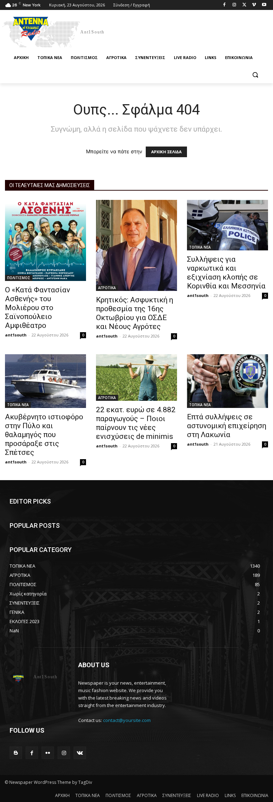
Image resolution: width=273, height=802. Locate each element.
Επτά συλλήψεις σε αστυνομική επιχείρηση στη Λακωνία (226, 426)
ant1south (16, 335)
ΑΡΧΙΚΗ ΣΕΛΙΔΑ (166, 151)
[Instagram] (234, 5)
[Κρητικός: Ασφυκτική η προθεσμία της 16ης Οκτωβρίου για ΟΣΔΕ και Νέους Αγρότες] (136, 245)
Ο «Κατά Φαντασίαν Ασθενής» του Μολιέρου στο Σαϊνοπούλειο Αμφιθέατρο (37, 308)
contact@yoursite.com (127, 720)
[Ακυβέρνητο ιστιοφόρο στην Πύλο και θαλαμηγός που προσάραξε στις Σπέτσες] (45, 381)
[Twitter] (244, 5)
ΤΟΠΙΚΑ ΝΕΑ (200, 247)
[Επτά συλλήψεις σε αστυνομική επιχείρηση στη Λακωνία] (227, 381)
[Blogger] (16, 753)
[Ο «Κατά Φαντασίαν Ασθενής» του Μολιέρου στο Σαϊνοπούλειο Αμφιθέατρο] (45, 240)
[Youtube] (264, 5)
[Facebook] (224, 5)
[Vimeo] (254, 5)
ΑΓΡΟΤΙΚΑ (107, 287)
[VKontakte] (80, 753)
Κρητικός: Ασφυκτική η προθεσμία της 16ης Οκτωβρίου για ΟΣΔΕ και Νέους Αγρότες (134, 313)
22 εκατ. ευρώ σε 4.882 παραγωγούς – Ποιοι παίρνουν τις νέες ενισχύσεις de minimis (136, 423)
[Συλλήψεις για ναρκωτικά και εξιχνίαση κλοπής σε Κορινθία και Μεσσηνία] (227, 225)
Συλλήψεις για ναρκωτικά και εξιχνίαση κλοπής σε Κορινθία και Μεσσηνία (226, 272)
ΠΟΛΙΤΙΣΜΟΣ (18, 277)
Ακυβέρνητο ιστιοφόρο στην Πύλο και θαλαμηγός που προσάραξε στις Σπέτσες (44, 435)
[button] (255, 75)
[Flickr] (48, 753)
